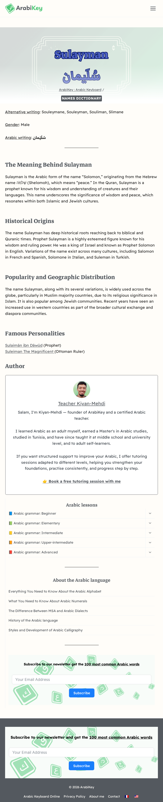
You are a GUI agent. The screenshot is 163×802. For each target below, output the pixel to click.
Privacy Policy (74, 796)
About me (96, 796)
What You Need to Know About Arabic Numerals (47, 601)
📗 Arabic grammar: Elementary (34, 523)
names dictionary (81, 98)
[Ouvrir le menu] (153, 8)
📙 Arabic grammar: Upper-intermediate (40, 542)
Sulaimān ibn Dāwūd (23, 345)
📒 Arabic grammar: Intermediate (35, 533)
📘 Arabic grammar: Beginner (32, 513)
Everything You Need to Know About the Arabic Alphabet (54, 591)
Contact (114, 796)
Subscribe (81, 693)
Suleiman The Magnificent (30, 351)
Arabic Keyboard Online (42, 796)
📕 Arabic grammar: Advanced (33, 552)
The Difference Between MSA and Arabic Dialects (48, 611)
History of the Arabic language (33, 620)
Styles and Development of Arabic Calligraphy (45, 630)
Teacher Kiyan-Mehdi (81, 403)
